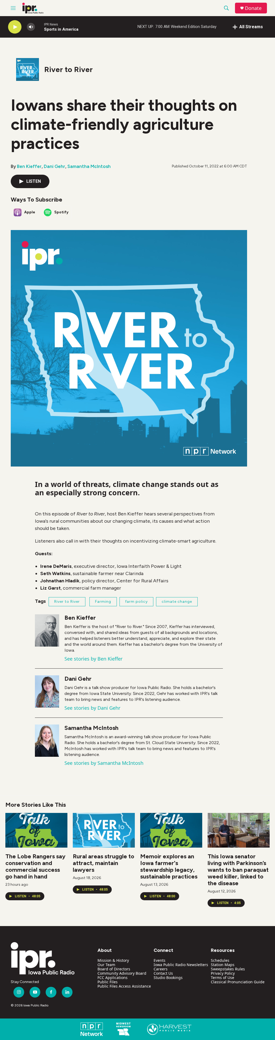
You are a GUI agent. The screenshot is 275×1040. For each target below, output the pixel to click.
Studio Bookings (168, 977)
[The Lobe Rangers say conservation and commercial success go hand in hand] (36, 830)
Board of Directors (113, 968)
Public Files (107, 981)
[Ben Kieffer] (47, 630)
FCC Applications (112, 977)
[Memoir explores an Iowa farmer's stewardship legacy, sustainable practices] (171, 830)
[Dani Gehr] (47, 691)
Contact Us (163, 973)
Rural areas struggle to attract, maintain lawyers (103, 863)
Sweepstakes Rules (228, 968)
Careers (161, 968)
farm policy (136, 601)
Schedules (220, 960)
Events (159, 960)
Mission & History (113, 960)
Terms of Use (222, 977)
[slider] (39, 27)
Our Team (106, 964)
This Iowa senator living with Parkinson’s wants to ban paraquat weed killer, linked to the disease (238, 870)
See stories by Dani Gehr (92, 708)
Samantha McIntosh (89, 166)
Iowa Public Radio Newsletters (181, 964)
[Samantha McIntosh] (47, 741)
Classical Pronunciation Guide (238, 981)
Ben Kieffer (29, 166)
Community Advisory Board (121, 973)
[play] (14, 27)
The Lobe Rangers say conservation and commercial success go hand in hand (35, 866)
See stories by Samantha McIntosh (103, 763)
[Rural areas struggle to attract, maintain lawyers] (104, 830)
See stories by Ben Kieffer (93, 658)
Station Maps (222, 964)
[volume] (30, 27)
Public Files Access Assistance (124, 986)
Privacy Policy (223, 973)
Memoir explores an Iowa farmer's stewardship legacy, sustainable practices (168, 866)
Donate (253, 8)
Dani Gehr (54, 166)
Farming (103, 601)
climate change (177, 601)
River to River (68, 69)
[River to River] (27, 69)
